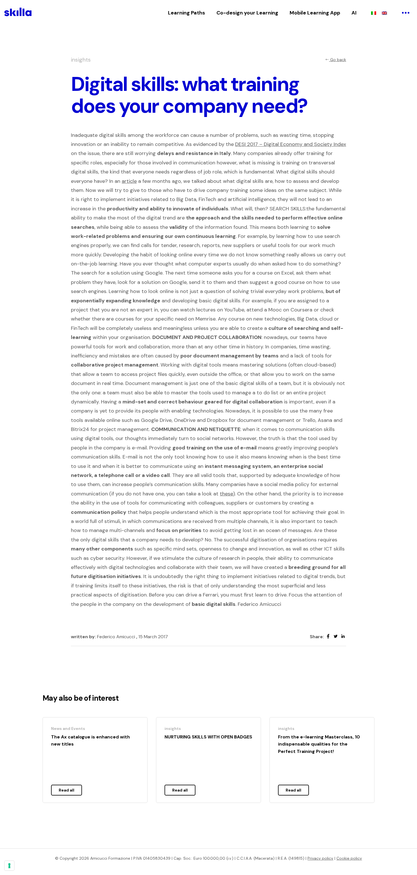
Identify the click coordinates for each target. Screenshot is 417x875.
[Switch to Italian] (373, 12)
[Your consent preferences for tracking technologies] (9, 865)
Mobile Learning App (315, 12)
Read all (66, 790)
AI (354, 12)
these (226, 493)
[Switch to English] (384, 12)
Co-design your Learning (247, 12)
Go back (337, 59)
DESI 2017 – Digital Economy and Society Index (290, 144)
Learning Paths (186, 12)
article (129, 181)
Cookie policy (349, 858)
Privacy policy (320, 858)
